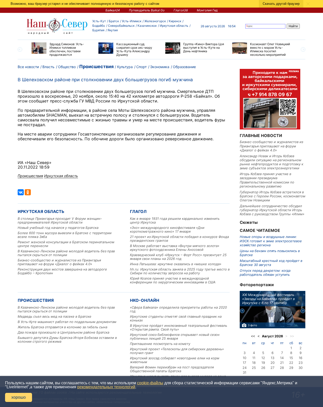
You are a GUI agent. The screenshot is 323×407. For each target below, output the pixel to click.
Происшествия (96, 66)
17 (244, 363)
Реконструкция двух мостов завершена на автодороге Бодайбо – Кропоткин (62, 271)
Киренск (175, 21)
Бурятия (98, 30)
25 (254, 368)
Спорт (141, 67)
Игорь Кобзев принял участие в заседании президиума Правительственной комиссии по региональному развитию (267, 180)
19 (263, 363)
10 (244, 358)
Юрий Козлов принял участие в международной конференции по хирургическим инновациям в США (173, 280)
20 (273, 363)
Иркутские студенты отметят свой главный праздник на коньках (176, 318)
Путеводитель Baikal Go (147, 10)
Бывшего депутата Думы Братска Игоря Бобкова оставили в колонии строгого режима (67, 339)
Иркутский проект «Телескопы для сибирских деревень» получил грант (177, 351)
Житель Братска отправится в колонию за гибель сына (62, 327)
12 (263, 358)
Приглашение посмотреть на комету (160, 344)
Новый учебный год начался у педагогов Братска (58, 228)
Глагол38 (181, 10)
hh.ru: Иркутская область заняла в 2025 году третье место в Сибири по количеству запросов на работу (180, 271)
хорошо (18, 397)
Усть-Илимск (131, 21)
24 (245, 368)
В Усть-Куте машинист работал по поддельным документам (67, 322)
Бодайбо (98, 26)
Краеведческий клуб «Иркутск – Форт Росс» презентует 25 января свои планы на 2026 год (178, 257)
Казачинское (147, 26)
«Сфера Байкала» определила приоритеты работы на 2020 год (178, 309)
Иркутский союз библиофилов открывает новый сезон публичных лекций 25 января (175, 336)
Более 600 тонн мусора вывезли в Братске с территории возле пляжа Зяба (65, 235)
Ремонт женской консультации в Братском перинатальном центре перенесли (66, 244)
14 (282, 358)
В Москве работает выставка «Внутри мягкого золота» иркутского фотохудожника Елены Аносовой (174, 248)
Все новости (28, 67)
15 (291, 358)
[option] (61, 49)
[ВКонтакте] (21, 192)
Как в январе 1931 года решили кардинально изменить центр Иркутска (175, 220)
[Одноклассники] (28, 192)
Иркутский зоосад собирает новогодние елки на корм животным (174, 360)
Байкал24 (112, 10)
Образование (184, 67)
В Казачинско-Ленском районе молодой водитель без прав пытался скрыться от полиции (66, 253)
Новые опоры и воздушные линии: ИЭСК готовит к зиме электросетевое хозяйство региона (271, 241)
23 (301, 363)
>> (292, 336)
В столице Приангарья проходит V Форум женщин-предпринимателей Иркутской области (60, 220)
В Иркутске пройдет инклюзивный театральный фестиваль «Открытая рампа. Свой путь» (178, 327)
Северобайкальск (121, 26)
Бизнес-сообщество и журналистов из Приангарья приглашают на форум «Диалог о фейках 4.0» (59, 262)
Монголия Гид (207, 10)
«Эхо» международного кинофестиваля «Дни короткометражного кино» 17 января (167, 229)
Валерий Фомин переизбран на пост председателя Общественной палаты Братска (172, 369)
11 (253, 358)
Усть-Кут (99, 21)
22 (291, 363)
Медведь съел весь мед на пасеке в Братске (54, 316)
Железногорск (155, 21)
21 (282, 363)
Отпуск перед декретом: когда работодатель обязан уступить (265, 272)
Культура (125, 67)
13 (272, 358)
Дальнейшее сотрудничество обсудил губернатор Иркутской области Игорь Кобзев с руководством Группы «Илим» (272, 210)
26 (263, 368)
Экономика (159, 67)
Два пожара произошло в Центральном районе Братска (63, 332)
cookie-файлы (150, 383)
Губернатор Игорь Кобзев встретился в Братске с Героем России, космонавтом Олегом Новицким (272, 196)
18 (254, 363)
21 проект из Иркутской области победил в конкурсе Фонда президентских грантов (179, 238)
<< (253, 336)
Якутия (112, 30)
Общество (67, 67)
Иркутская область (174, 26)
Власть (48, 67)
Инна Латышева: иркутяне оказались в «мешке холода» (175, 264)
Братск (114, 21)
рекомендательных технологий (106, 387)
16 (300, 358)
